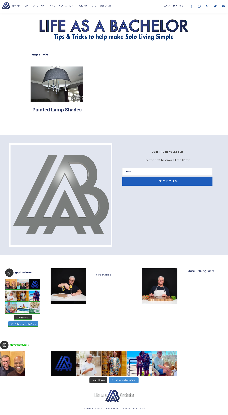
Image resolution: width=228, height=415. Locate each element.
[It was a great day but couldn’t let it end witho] (11, 284)
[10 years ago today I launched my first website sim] (34, 284)
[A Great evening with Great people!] (22, 284)
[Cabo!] (22, 308)
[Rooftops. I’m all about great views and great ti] (11, 308)
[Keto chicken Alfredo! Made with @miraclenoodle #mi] (34, 308)
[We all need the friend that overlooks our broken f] (34, 296)
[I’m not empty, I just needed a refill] (22, 296)
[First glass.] (11, 296)
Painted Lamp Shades (57, 110)
